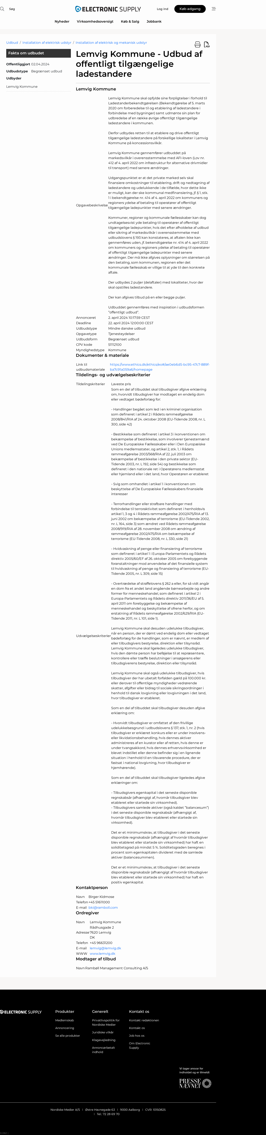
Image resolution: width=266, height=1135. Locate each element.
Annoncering (64, 1028)
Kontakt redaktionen (144, 1020)
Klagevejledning (104, 1040)
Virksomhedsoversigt (95, 21)
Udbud (12, 43)
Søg (12, 9)
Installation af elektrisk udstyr (46, 43)
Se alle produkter (67, 1036)
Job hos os (136, 1036)
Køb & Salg (130, 21)
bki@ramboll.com (103, 908)
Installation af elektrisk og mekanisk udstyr (111, 43)
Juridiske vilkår (103, 1032)
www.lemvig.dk (102, 954)
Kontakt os (137, 1028)
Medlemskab (64, 1020)
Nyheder (62, 21)
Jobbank (154, 21)
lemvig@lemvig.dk (105, 948)
